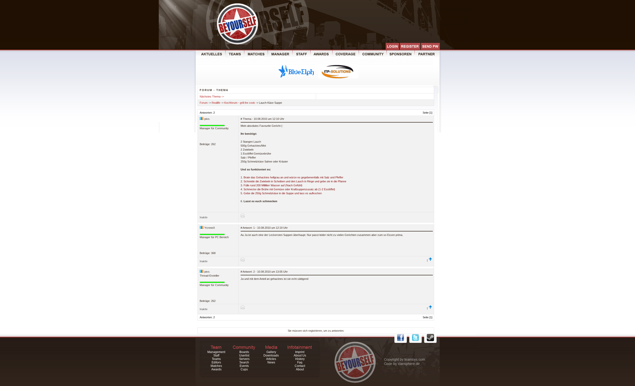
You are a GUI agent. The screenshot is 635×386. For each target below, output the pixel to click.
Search (244, 362)
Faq (299, 362)
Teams (216, 359)
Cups (244, 369)
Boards (244, 352)
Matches (216, 366)
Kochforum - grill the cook (239, 102)
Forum (204, 102)
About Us (300, 355)
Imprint (299, 352)
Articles (271, 359)
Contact (300, 366)
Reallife (216, 102)
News (271, 362)
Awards (216, 369)
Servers (244, 359)
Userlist (244, 355)
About (300, 369)
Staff (216, 355)
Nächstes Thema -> (212, 96)
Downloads (271, 355)
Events (244, 366)
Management (216, 352)
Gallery (271, 352)
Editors (216, 362)
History (300, 359)
